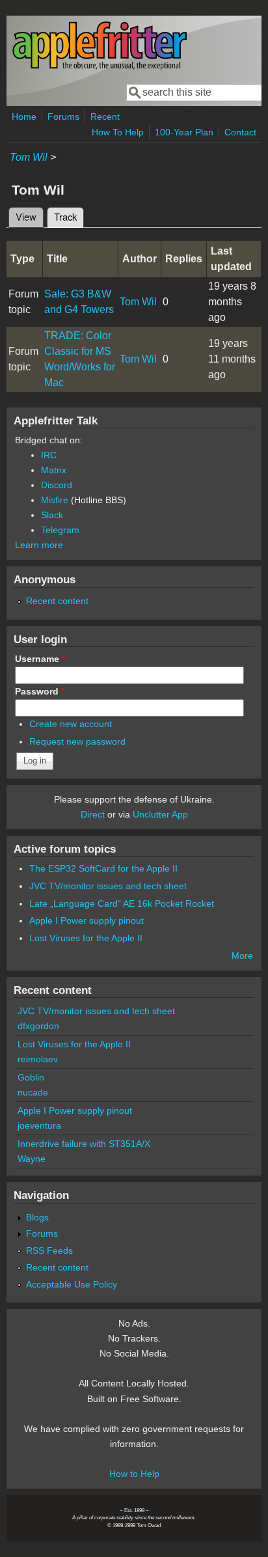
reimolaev (38, 1059)
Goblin (31, 1077)
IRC (49, 455)
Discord (56, 485)
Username (40, 659)
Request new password (77, 741)
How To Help (118, 132)
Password (39, 691)
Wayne (32, 1158)
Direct (93, 814)
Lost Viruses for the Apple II (85, 938)
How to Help (134, 1473)
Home (24, 116)
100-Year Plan (184, 132)
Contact (240, 132)
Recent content (57, 601)
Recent (105, 116)
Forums (63, 116)
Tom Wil (28, 157)
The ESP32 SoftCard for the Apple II (103, 868)
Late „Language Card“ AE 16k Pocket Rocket (121, 903)
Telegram (60, 530)
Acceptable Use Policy (71, 1284)
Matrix (53, 470)
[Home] (99, 67)
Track (69, 216)
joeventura (39, 1125)
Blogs (37, 1217)
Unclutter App (160, 814)
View (26, 216)
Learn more (39, 545)
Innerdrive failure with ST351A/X (84, 1143)
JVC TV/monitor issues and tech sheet (108, 886)
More (242, 955)
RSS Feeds (49, 1250)
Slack (52, 515)
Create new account (70, 724)
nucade (33, 1092)
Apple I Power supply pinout (86, 920)
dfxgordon (38, 1026)
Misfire (54, 500)
